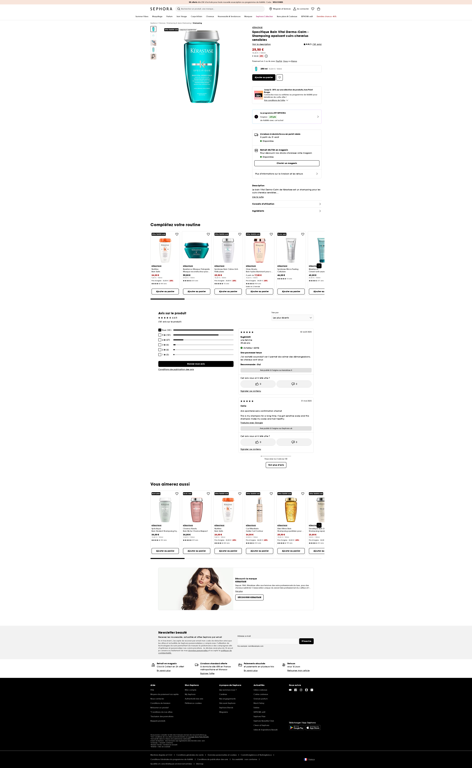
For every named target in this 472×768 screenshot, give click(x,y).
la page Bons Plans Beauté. (198, 737)
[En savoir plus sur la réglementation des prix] (266, 56)
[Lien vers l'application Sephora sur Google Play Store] (296, 727)
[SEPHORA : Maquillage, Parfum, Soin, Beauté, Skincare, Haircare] (161, 8)
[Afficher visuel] (153, 29)
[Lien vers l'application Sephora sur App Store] (313, 727)
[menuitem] (280, 9)
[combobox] (293, 318)
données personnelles (198, 650)
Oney (285, 61)
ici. (206, 735)
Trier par (275, 312)
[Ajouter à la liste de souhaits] (177, 234)
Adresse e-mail (244, 636)
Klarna (294, 61)
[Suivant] (319, 265)
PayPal (279, 61)
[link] (196, 364)
